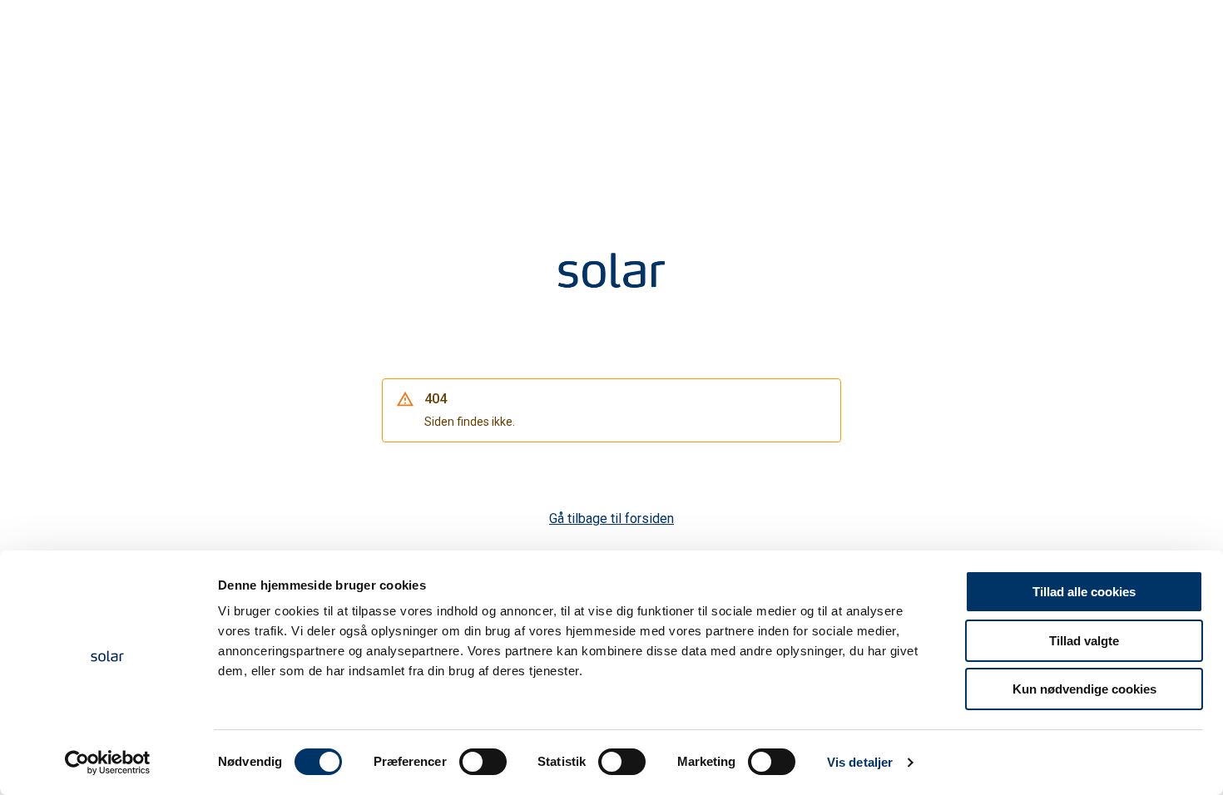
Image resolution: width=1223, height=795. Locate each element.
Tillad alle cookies (1084, 592)
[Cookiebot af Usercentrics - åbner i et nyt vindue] (108, 762)
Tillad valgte (1084, 641)
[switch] (483, 761)
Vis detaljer (860, 762)
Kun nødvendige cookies (1084, 689)
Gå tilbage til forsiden (611, 518)
